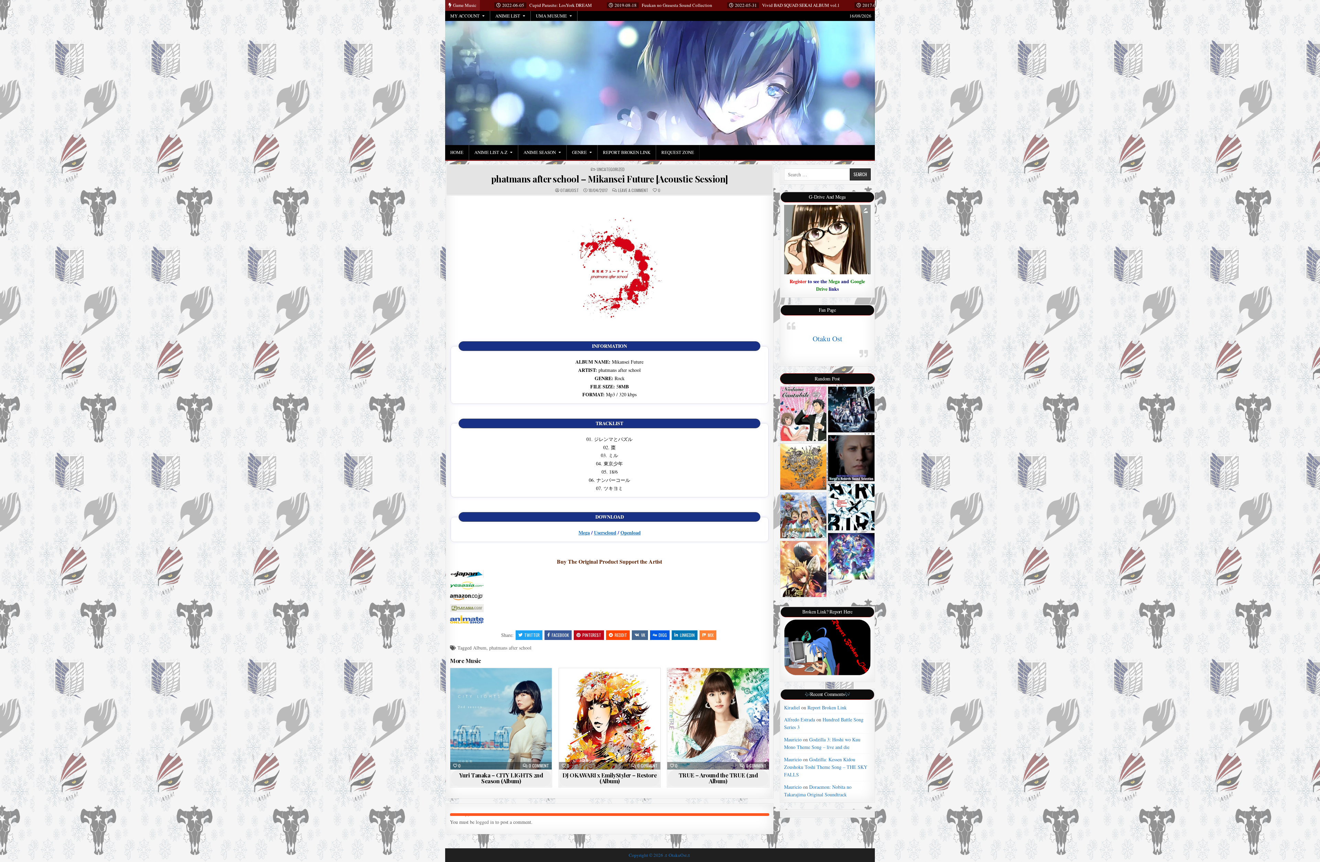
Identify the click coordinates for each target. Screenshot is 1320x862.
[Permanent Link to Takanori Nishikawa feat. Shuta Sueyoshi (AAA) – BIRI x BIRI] (851, 507)
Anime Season (540, 152)
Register (798, 281)
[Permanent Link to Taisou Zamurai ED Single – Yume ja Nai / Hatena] (803, 467)
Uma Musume (551, 16)
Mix (711, 635)
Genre (579, 152)
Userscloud (605, 532)
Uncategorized (611, 169)
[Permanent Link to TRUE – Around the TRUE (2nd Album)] (718, 719)
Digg (663, 635)
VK (643, 635)
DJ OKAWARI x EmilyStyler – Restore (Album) (609, 778)
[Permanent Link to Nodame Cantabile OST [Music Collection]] (803, 414)
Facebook (560, 635)
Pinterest (591, 635)
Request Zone (677, 152)
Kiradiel (792, 707)
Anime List (507, 16)
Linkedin (687, 635)
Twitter (532, 635)
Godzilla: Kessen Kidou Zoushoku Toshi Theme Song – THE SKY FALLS (825, 767)
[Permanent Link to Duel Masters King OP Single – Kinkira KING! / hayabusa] (803, 515)
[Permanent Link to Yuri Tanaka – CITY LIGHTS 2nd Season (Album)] (501, 719)
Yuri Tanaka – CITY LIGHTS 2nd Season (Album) (501, 778)
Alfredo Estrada (799, 719)
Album (479, 647)
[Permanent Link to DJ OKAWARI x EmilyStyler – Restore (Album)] (609, 719)
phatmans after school (510, 647)
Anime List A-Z (490, 152)
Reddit (621, 635)
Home (456, 152)
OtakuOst (569, 190)
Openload (630, 532)
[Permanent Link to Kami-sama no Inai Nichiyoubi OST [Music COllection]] (803, 569)
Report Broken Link (626, 152)
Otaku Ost (827, 338)
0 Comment (539, 766)
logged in (485, 822)
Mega (584, 532)
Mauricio (793, 739)
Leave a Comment (633, 190)
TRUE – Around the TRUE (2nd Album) (718, 778)
